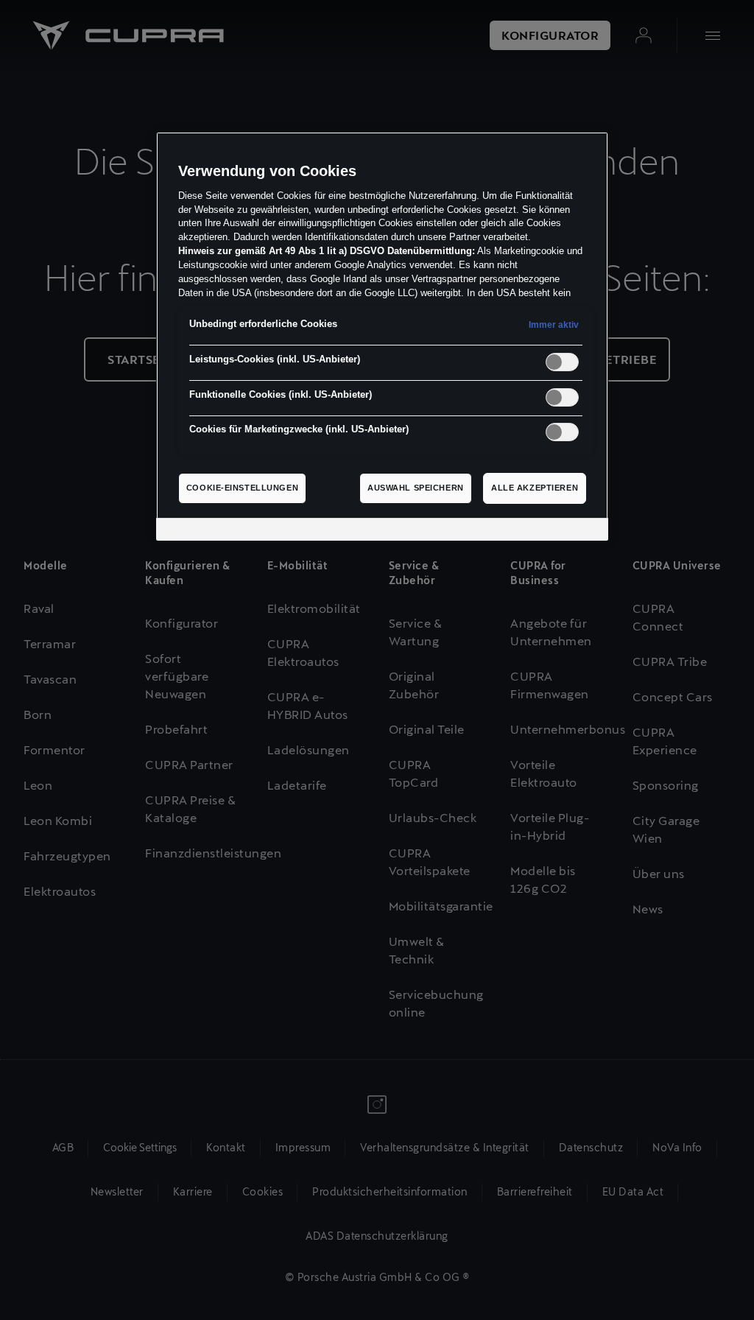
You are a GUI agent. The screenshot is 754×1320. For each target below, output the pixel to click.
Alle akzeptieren (534, 487)
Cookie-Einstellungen (242, 487)
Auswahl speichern (415, 487)
